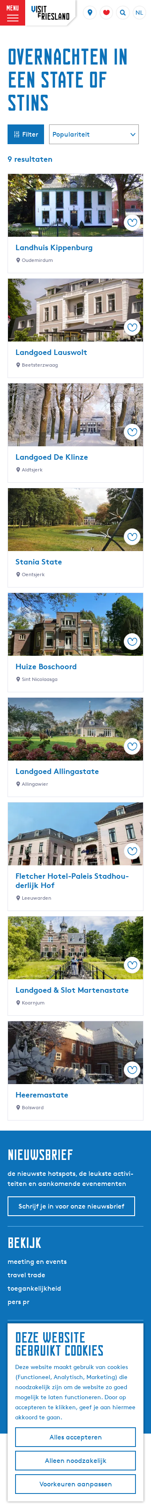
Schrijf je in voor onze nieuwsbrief (71, 1206)
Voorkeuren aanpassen (75, 1484)
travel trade (26, 1275)
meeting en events (37, 1262)
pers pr (18, 1302)
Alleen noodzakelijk (76, 1461)
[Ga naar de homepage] (50, 13)
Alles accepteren (75, 1437)
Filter (30, 134)
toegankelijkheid (34, 1288)
